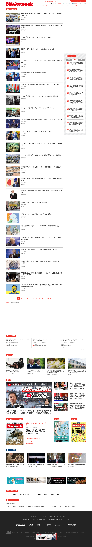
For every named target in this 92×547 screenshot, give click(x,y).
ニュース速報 (71, 3)
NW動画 (39, 494)
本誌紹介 (73, 1)
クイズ (45, 494)
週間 (81, 59)
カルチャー (62, 5)
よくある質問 (64, 516)
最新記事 (59, 3)
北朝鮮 (14, 494)
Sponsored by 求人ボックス (80, 349)
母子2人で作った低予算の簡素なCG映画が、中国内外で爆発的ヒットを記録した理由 (76, 109)
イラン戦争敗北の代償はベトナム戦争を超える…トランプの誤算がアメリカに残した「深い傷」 (76, 71)
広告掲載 (50, 516)
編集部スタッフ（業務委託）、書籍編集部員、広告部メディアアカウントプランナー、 (39, 506)
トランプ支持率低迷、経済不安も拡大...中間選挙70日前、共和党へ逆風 (76, 86)
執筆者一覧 (65, 3)
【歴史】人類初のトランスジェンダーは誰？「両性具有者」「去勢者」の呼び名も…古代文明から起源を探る (76, 102)
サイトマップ (66, 519)
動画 (76, 3)
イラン (33, 494)
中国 (28, 494)
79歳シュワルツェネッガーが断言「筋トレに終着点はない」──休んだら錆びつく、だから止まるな (76, 94)
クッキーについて (33, 519)
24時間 (75, 59)
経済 (43, 5)
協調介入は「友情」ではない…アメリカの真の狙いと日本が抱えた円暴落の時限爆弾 (76, 116)
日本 (47, 5)
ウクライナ (21, 494)
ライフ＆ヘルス (70, 5)
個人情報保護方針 (42, 519)
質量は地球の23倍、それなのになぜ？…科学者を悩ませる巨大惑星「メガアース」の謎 (76, 123)
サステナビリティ (82, 5)
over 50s (52, 494)
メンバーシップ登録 (43, 516)
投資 (58, 494)
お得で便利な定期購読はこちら (34, 438)
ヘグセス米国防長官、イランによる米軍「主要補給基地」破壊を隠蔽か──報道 (76, 130)
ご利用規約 (25, 519)
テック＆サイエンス (54, 5)
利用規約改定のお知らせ (11, 503)
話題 (76, 5)
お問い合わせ (56, 516)
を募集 (73, 506)
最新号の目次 (29, 443)
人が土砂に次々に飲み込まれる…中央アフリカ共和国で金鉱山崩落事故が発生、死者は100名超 (76, 79)
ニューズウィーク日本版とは (31, 516)
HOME (7, 302)
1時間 (69, 59)
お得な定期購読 (81, 1)
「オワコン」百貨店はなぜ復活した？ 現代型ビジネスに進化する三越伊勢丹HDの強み (76, 64)
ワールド (38, 5)
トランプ (8, 494)
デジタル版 (29, 441)
